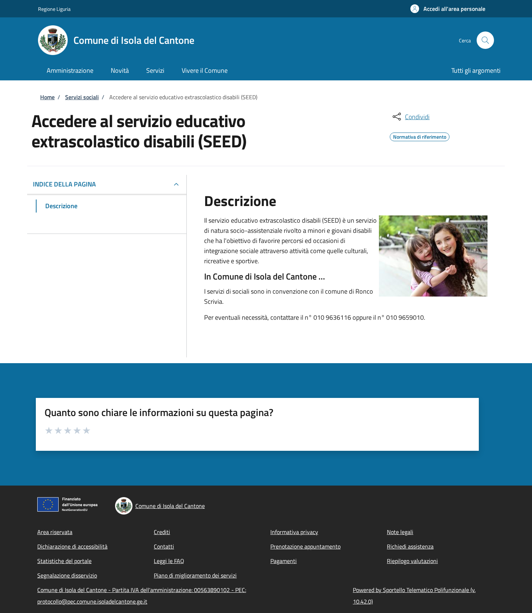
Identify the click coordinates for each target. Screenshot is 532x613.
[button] (448, 8)
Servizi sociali (82, 97)
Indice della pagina (64, 184)
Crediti (162, 532)
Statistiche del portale (64, 561)
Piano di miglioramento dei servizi (195, 575)
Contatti (164, 546)
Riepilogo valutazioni (412, 561)
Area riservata (54, 532)
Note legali (400, 532)
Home (47, 97)
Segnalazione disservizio (67, 575)
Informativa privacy (294, 532)
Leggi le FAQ (169, 561)
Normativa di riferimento (419, 136)
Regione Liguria (54, 9)
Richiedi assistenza (410, 546)
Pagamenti (283, 561)
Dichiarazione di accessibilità (72, 546)
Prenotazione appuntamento (305, 546)
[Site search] (485, 40)
